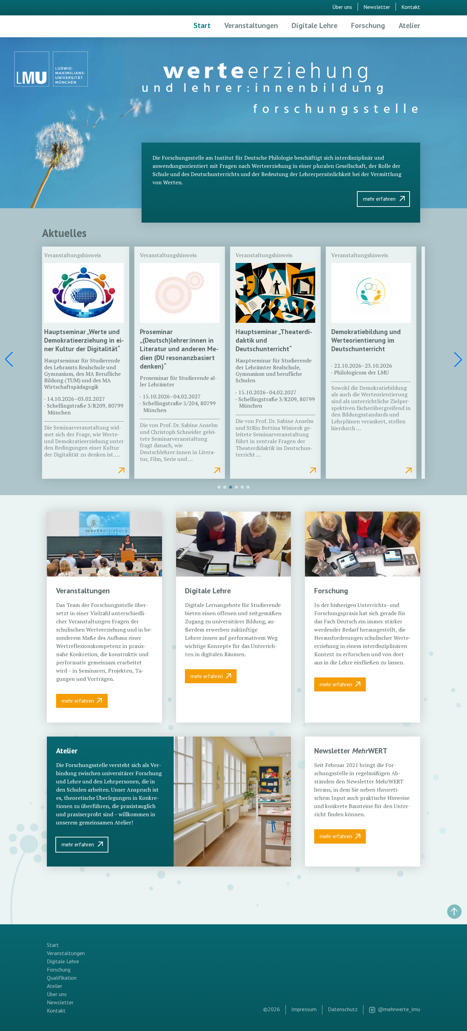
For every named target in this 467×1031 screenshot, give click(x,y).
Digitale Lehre (314, 25)
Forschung (368, 25)
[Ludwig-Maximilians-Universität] (51, 70)
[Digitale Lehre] (233, 544)
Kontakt (410, 6)
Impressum (304, 1009)
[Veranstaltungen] (104, 544)
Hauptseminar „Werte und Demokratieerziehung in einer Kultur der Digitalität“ (84, 340)
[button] (458, 359)
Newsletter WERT (350, 750)
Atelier (409, 25)
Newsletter (376, 6)
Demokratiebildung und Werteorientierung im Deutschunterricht (366, 340)
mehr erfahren (379, 198)
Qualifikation (62, 977)
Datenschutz (343, 1009)
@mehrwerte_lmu (399, 1009)
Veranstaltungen (251, 25)
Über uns (342, 6)
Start (202, 25)
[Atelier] (232, 801)
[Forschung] (362, 544)
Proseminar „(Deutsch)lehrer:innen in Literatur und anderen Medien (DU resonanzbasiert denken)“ (179, 348)
